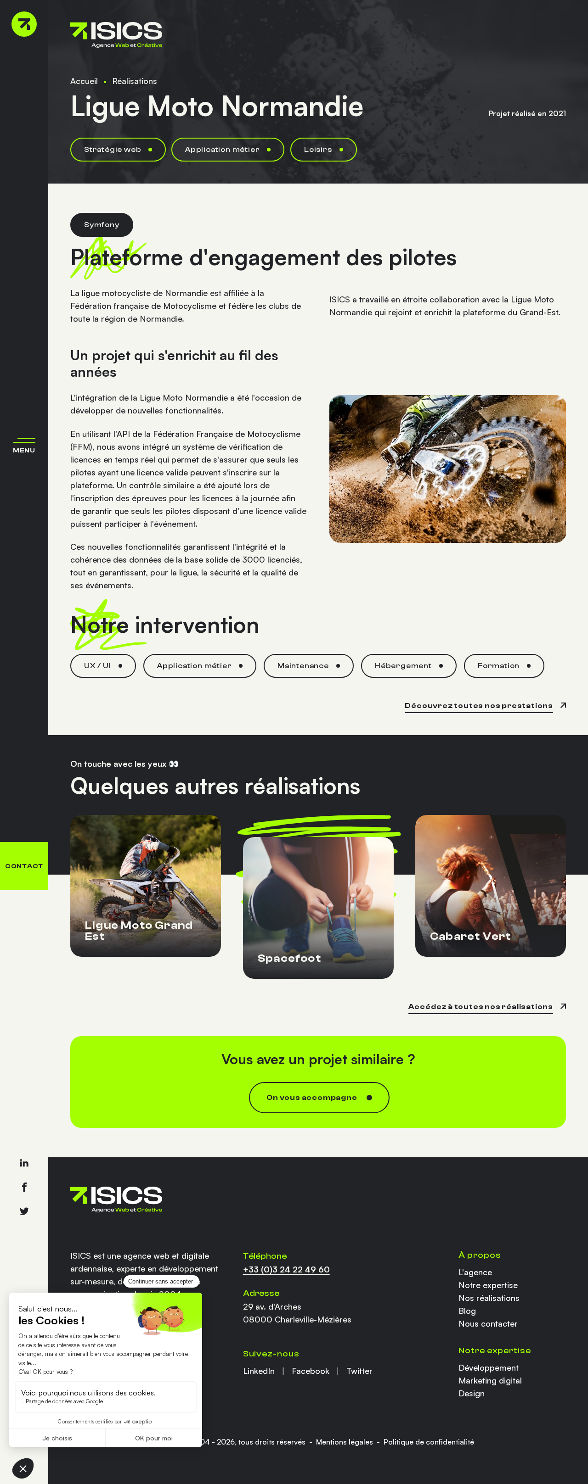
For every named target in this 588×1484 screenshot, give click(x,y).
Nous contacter (488, 1323)
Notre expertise (488, 1285)
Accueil (84, 81)
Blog (467, 1310)
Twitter (359, 1371)
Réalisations (134, 81)
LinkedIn (259, 1371)
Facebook (310, 1371)
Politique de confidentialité (429, 1441)
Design (471, 1393)
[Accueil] (24, 24)
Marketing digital (490, 1380)
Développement (488, 1367)
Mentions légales (344, 1441)
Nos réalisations (489, 1298)
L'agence (475, 1272)
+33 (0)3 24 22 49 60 (286, 1269)
